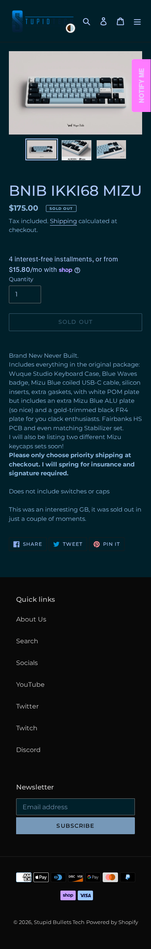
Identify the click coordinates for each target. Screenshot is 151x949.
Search (27, 641)
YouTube (30, 684)
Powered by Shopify (112, 922)
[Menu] (137, 21)
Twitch (26, 728)
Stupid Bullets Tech (59, 922)
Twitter (27, 706)
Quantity (21, 279)
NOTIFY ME (141, 85)
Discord (28, 750)
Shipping (63, 221)
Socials (27, 663)
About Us (31, 619)
